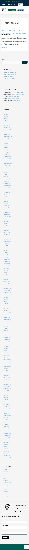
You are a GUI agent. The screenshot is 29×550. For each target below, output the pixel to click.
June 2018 (6, 324)
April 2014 (6, 424)
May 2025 (6, 145)
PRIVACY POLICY (14, 547)
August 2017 (6, 346)
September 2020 (8, 266)
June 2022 (6, 223)
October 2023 (7, 187)
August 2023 (7, 192)
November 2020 (7, 261)
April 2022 (6, 228)
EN (19, 4)
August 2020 (7, 268)
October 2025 (7, 134)
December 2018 (7, 312)
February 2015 (7, 404)
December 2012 (7, 458)
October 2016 (7, 364)
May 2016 (6, 370)
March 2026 (6, 123)
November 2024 (7, 158)
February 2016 (7, 377)
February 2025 (7, 152)
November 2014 (7, 411)
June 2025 (6, 143)
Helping (5, 478)
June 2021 (6, 248)
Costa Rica (6, 473)
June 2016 (6, 368)
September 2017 (7, 344)
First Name (5, 520)
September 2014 (7, 415)
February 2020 (7, 281)
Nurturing (6, 485)
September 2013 (7, 440)
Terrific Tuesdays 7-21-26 (10, 76)
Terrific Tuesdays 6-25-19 (18, 92)
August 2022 (7, 219)
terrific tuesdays (22, 33)
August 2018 (6, 321)
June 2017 (6, 348)
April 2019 (6, 304)
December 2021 (7, 237)
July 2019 (6, 297)
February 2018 (7, 333)
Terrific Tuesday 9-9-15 (13, 96)
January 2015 (7, 406)
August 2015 (6, 391)
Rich (4, 96)
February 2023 (7, 205)
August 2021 (6, 243)
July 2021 (6, 246)
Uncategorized (7, 496)
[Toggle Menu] (27, 10)
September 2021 (7, 241)
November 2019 (7, 288)
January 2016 (7, 379)
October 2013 (7, 437)
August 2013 (6, 442)
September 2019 (7, 292)
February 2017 (7, 357)
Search (3, 59)
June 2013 (6, 444)
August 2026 (7, 112)
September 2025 (8, 136)
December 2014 (7, 408)
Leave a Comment (6, 33)
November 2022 (7, 212)
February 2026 (7, 125)
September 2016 (7, 366)
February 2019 (7, 308)
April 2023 (6, 201)
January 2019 (7, 310)
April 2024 (6, 174)
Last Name (5, 525)
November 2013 (7, 435)
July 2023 (6, 194)
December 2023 (7, 183)
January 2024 (7, 181)
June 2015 (6, 395)
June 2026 (6, 116)
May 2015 (6, 397)
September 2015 (7, 388)
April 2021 (6, 252)
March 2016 (6, 375)
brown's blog (15, 33)
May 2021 (6, 250)
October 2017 (7, 341)
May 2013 (6, 446)
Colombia (6, 471)
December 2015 (7, 382)
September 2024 (8, 163)
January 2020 (7, 283)
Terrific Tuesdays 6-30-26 (10, 81)
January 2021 (7, 259)
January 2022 (7, 234)
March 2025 (6, 150)
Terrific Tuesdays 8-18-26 (10, 72)
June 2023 (6, 196)
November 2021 (7, 239)
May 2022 (6, 225)
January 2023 (7, 208)
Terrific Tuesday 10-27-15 (17, 94)
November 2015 (7, 384)
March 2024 (6, 176)
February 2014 (7, 428)
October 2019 (7, 290)
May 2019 (6, 301)
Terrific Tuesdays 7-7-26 (10, 79)
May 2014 (6, 422)
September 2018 (7, 319)
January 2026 (7, 127)
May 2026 (6, 118)
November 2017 (7, 339)
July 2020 (6, 270)
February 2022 (7, 232)
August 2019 (6, 295)
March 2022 (6, 230)
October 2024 (7, 161)
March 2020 (6, 279)
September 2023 (8, 190)
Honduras (6, 480)
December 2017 (7, 337)
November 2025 (7, 132)
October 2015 (7, 386)
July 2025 (6, 141)
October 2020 (7, 263)
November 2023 (7, 185)
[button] (26, 5)
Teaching (6, 491)
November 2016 (7, 362)
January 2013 (7, 455)
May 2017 (6, 350)
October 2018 (7, 317)
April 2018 (6, 328)
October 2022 (7, 214)
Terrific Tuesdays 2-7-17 (10, 30)
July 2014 (6, 417)
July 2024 (6, 167)
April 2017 (6, 353)
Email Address (5, 531)
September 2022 (7, 217)
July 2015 (6, 393)
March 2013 (6, 451)
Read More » (4, 47)
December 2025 (7, 129)
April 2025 (6, 147)
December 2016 (7, 359)
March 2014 (6, 426)
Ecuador (6, 476)
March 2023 (6, 203)
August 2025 (7, 138)
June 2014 (6, 420)
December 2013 (7, 433)
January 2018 (7, 335)
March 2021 (6, 254)
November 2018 (7, 315)
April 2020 (6, 277)
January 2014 (7, 431)
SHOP (4, 4)
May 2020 (6, 275)
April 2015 (6, 400)
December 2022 (7, 210)
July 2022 (6, 221)
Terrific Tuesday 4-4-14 (18, 100)
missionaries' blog (8, 482)
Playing (5, 489)
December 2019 (7, 286)
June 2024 (6, 170)
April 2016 (6, 373)
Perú (5, 487)
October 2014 (7, 413)
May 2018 (6, 326)
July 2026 (6, 114)
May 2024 (6, 172)
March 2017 (6, 355)
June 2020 (6, 272)
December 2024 (7, 156)
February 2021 (7, 257)
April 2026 (6, 121)
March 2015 (6, 402)
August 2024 (7, 165)
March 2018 (6, 330)
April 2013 (6, 449)
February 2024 (7, 179)
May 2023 (6, 199)
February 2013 (7, 453)
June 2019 (6, 299)
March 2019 (6, 306)
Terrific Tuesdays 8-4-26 (10, 74)
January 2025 (7, 154)
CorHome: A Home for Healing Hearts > (14, 1)
